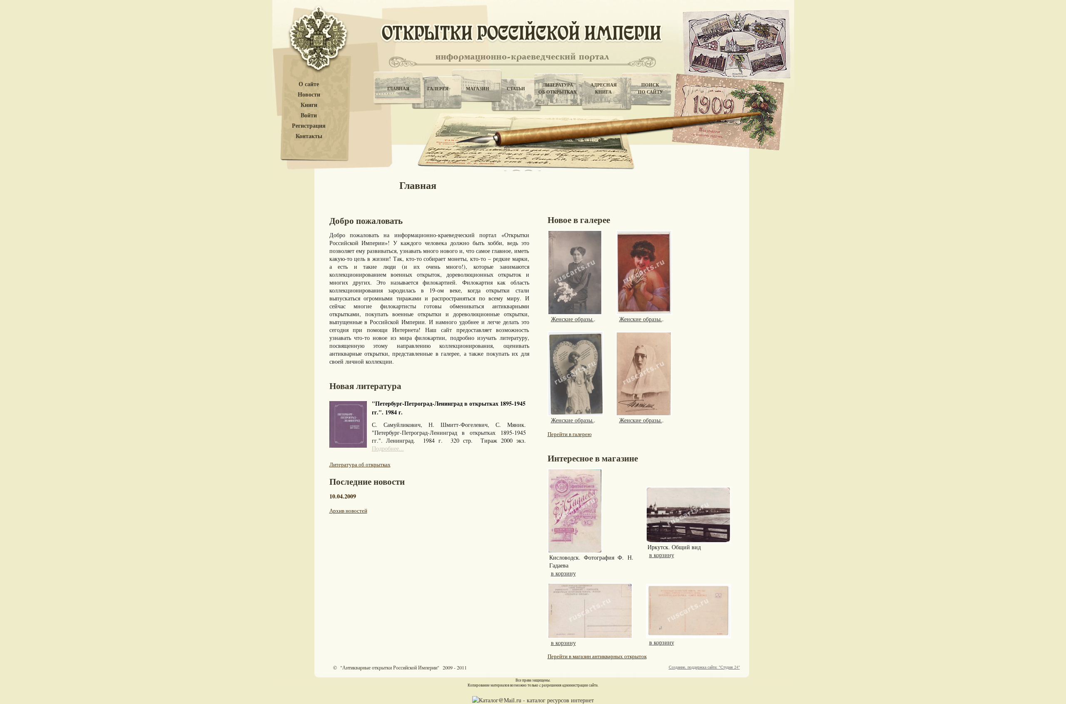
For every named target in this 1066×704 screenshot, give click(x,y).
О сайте (309, 84)
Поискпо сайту (650, 88)
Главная (398, 88)
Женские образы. (572, 319)
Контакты (309, 136)
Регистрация (309, 126)
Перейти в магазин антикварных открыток (597, 656)
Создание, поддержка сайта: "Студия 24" (704, 667)
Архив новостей (348, 510)
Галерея (437, 88)
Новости (309, 95)
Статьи (516, 88)
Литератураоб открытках (557, 88)
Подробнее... (388, 448)
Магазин (477, 88)
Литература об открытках (360, 464)
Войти (309, 115)
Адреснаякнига (603, 88)
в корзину (563, 573)
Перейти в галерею (570, 434)
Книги (309, 105)
